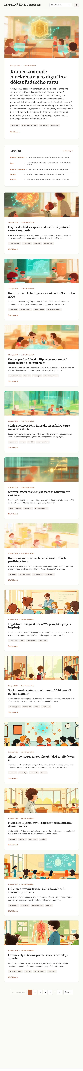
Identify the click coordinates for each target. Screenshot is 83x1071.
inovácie (13, 179)
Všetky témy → (68, 151)
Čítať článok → (15, 132)
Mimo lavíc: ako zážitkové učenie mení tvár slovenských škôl (48, 169)
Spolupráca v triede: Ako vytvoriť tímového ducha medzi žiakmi (48, 157)
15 (59, 992)
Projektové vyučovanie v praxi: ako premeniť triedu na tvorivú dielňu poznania (48, 163)
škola (12, 163)
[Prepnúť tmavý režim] (76, 5)
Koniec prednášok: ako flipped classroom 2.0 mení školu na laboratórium (37, 361)
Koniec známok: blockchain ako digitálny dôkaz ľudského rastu (38, 77)
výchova (13, 174)
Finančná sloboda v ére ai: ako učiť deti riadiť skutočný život (46, 174)
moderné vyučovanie (17, 157)
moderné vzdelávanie (17, 169)
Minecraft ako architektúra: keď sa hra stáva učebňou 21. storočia (48, 179)
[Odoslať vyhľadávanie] (69, 4)
